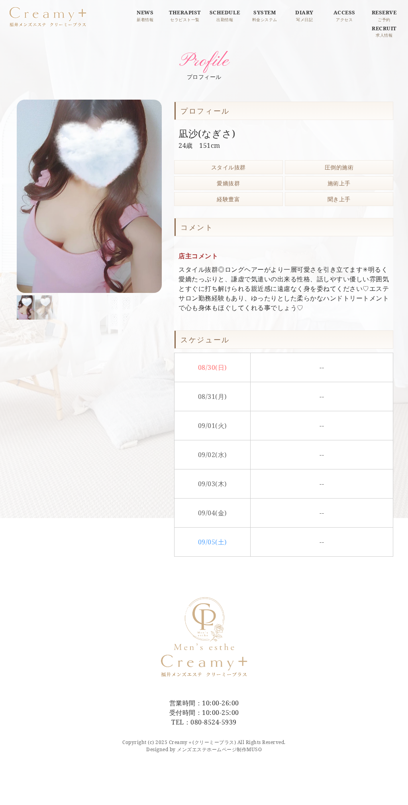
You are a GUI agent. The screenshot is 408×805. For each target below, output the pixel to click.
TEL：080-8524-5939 (204, 722)
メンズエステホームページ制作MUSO (219, 749)
